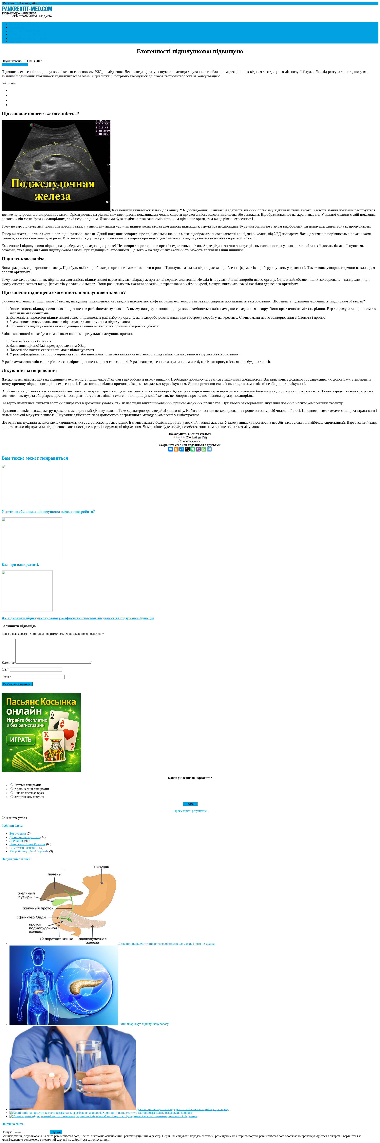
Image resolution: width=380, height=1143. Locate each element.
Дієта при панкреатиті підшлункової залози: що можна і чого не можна (166, 943)
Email (6, 676)
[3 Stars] (179, 437)
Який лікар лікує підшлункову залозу (143, 1024)
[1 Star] (174, 437)
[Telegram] (209, 449)
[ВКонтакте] (170, 449)
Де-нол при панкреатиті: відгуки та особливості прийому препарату (182, 1109)
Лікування (17, 27)
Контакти (16, 41)
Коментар (8, 662)
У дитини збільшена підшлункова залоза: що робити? (48, 511)
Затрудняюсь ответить (29, 796)
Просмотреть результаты (190, 810)
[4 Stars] (181, 437)
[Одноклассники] (176, 449)
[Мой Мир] (181, 449)
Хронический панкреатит (31, 789)
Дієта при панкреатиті (25, 31)
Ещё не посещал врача (29, 792)
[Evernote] (192, 449)
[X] (187, 449)
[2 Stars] (177, 437)
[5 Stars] (184, 437)
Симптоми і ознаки (23, 24)
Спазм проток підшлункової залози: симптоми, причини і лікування (151, 1116)
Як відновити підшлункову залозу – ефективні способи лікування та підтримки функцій (78, 618)
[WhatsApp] (203, 449)
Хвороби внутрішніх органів (29, 38)
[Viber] (198, 449)
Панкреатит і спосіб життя (27, 34)
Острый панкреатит (27, 785)
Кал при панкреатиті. (20, 564)
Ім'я (5, 669)
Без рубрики (18, 833)
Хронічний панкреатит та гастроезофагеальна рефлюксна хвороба (147, 1112)
